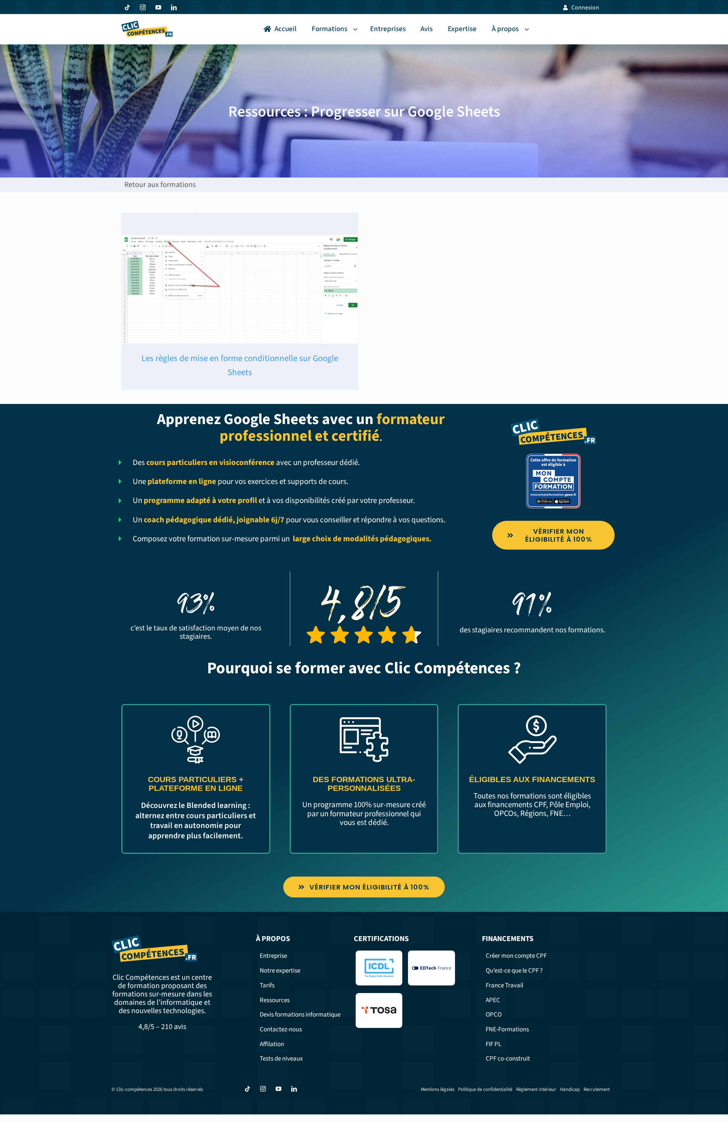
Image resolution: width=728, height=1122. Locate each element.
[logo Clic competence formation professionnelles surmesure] (147, 24)
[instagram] (143, 7)
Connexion (585, 7)
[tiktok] (127, 7)
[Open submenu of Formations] (357, 29)
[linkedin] (174, 7)
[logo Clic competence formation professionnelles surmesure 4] (553, 421)
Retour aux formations (160, 184)
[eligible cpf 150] (553, 456)
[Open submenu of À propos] (528, 29)
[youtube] (158, 7)
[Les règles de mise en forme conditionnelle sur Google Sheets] (240, 278)
